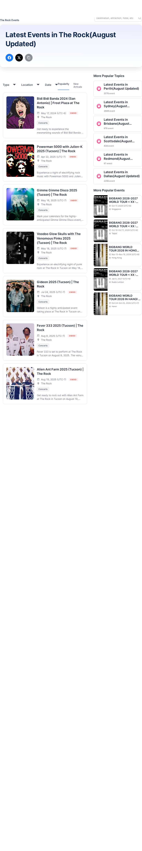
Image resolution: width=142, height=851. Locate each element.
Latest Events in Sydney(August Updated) (116, 104)
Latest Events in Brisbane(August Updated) (116, 122)
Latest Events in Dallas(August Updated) (122, 174)
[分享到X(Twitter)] (19, 57)
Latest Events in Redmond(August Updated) (117, 157)
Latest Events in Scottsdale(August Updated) (118, 139)
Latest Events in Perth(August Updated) (121, 86)
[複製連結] (29, 57)
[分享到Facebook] (9, 57)
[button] (112, 6)
